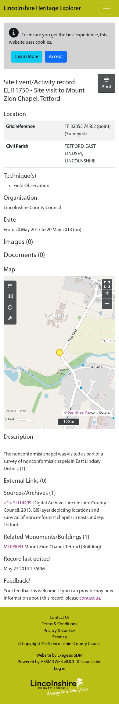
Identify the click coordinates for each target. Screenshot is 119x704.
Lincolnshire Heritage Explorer (42, 8)
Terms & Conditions (59, 624)
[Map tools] (10, 318)
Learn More (26, 56)
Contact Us (60, 617)
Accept (56, 56)
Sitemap (59, 637)
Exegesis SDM (70, 655)
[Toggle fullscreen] (107, 284)
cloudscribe (91, 662)
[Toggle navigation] (106, 8)
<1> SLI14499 (17, 503)
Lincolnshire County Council (76, 644)
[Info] (10, 308)
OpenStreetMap (79, 413)
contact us (89, 598)
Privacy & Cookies (60, 631)
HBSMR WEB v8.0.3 (58, 662)
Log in (59, 668)
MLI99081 (13, 547)
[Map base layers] (10, 297)
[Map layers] (10, 286)
